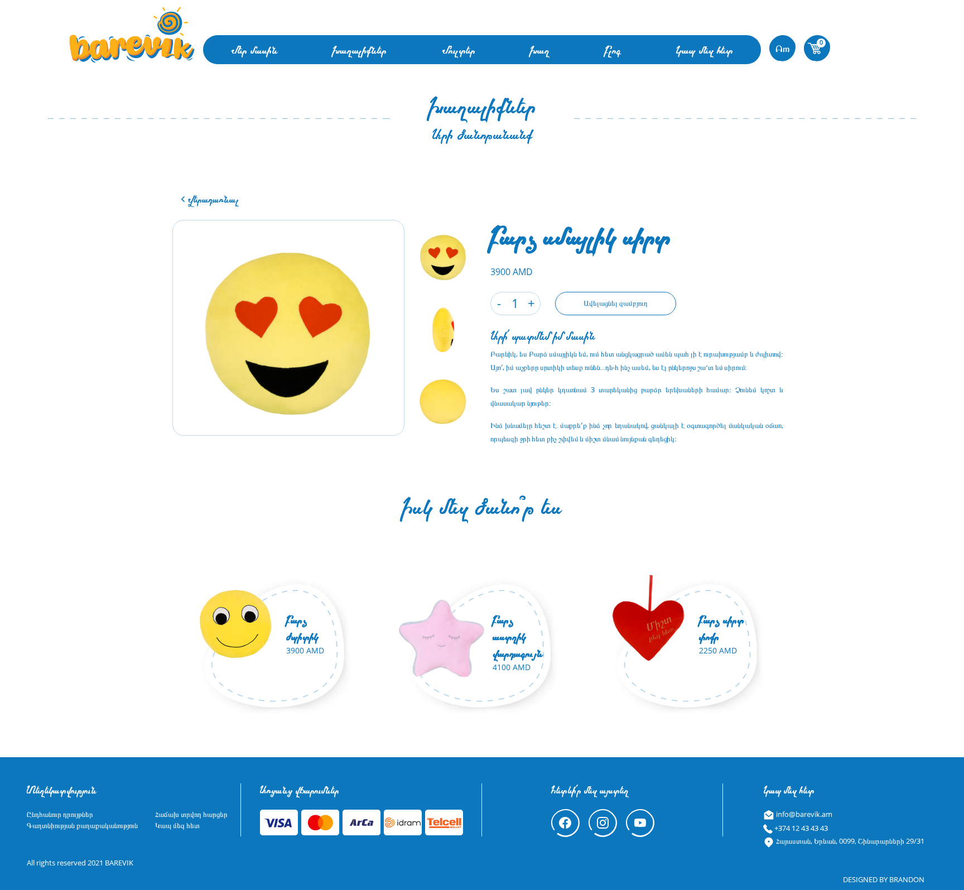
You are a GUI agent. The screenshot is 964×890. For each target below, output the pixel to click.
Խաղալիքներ (359, 49)
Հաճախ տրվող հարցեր (191, 814)
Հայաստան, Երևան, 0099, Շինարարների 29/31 (849, 841)
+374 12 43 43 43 (800, 828)
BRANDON (906, 879)
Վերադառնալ (212, 199)
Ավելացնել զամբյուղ (616, 303)
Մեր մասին (254, 49)
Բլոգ (613, 49)
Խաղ (540, 49)
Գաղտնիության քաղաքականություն (82, 825)
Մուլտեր (458, 49)
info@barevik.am (803, 814)
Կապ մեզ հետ (704, 49)
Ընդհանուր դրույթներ (60, 814)
